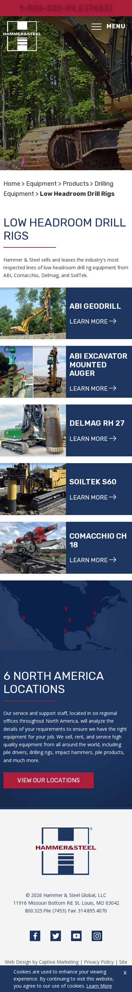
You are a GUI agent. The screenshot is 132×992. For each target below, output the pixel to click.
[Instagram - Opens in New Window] (97, 936)
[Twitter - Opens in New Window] (55, 936)
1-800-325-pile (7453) (66, 8)
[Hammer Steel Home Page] (22, 36)
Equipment (41, 183)
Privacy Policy (99, 962)
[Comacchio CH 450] (33, 548)
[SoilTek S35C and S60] (33, 489)
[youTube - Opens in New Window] (76, 936)
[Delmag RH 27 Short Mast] (33, 430)
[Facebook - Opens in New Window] (35, 936)
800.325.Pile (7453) (45, 910)
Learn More (99, 986)
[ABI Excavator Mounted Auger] (33, 372)
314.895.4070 (92, 910)
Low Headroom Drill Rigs (77, 194)
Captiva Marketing (59, 962)
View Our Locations (48, 780)
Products (76, 183)
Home (11, 183)
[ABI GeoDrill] (33, 313)
